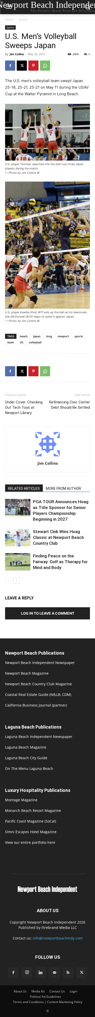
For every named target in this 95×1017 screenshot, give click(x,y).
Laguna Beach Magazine (25, 747)
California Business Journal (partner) (36, 705)
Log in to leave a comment (47, 613)
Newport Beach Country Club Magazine (38, 683)
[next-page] (16, 580)
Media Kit (38, 991)
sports (78, 336)
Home (9, 19)
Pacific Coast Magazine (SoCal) (30, 821)
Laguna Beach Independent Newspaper (38, 736)
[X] (22, 66)
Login (73, 991)
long (49, 336)
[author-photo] (47, 456)
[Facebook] (10, 66)
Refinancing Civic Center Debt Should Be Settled (69, 405)
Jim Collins (17, 54)
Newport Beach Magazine (27, 673)
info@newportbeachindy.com (58, 938)
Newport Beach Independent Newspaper (40, 662)
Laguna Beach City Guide (26, 757)
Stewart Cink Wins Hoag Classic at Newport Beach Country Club (58, 537)
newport (63, 336)
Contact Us (57, 991)
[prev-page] (8, 580)
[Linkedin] (41, 973)
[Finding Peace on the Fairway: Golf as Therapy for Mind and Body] (17, 562)
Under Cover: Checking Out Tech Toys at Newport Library (24, 407)
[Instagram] (27, 972)
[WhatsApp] (45, 66)
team (10, 342)
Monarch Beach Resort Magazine (33, 810)
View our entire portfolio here (30, 842)
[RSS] (68, 973)
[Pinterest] (33, 66)
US (21, 342)
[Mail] (54, 973)
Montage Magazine (21, 799)
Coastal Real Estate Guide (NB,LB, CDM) (38, 694)
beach (24, 336)
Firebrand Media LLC (59, 927)
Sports (23, 19)
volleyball (35, 342)
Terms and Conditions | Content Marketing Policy (47, 1002)
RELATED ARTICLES (24, 488)
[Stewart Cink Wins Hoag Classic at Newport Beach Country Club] (17, 537)
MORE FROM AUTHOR (63, 488)
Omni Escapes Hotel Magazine (30, 831)
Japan (37, 336)
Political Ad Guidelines (45, 996)
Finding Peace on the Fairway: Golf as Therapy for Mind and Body (60, 561)
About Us (20, 991)
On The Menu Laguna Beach (29, 768)
